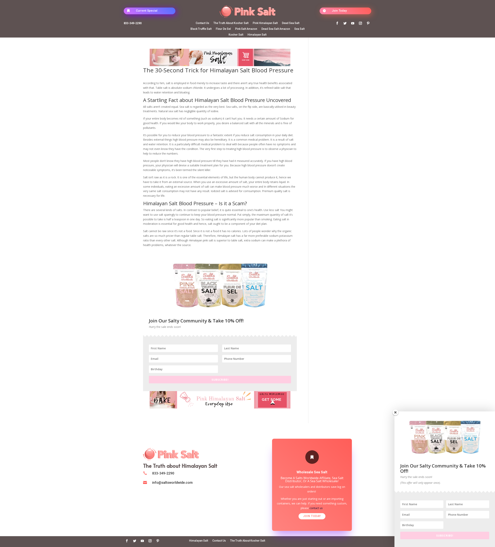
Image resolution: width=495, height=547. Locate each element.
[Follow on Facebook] (337, 23)
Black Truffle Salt (201, 28)
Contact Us (202, 23)
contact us (316, 508)
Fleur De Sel (223, 28)
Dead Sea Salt (290, 23)
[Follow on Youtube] (353, 23)
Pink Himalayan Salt (265, 23)
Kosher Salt (236, 34)
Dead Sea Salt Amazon (275, 28)
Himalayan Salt (257, 34)
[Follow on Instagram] (360, 23)
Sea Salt (299, 28)
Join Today (339, 10)
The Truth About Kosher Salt (230, 23)
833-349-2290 (133, 23)
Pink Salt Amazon (246, 28)
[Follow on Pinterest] (368, 23)
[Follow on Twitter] (345, 23)
